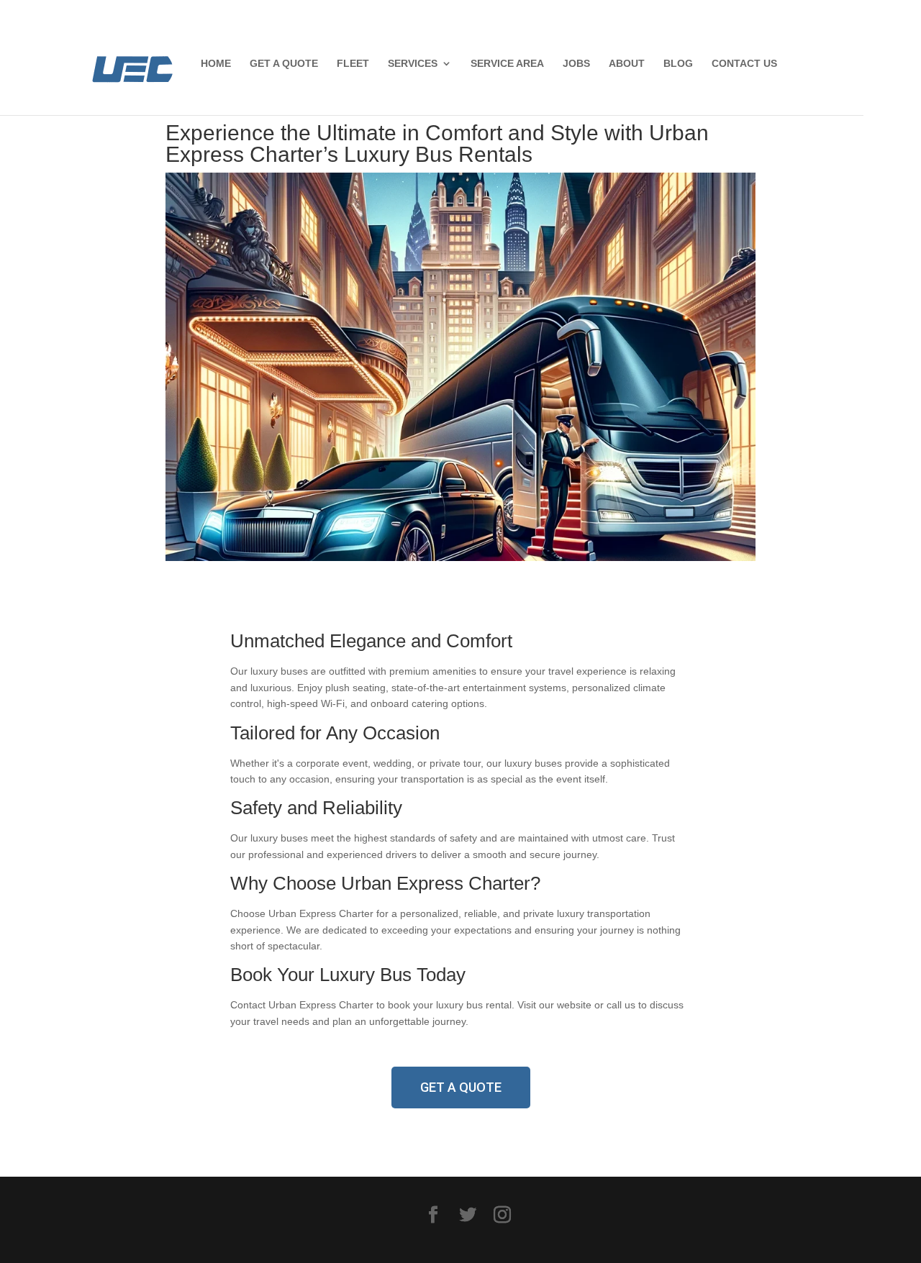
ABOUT (627, 63)
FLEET (353, 63)
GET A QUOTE (284, 63)
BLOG (678, 63)
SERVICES (412, 63)
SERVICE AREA (507, 63)
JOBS (576, 63)
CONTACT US (744, 63)
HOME (216, 63)
